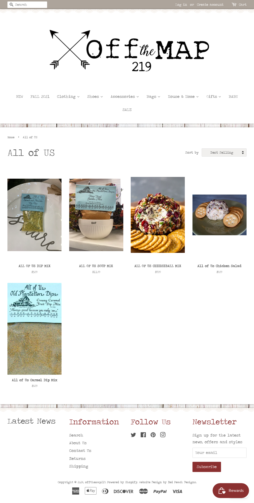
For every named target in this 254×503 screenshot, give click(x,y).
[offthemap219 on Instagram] (162, 435)
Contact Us (80, 450)
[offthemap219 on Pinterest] (153, 435)
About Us (78, 442)
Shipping (78, 466)
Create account (210, 4)
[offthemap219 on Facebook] (143, 435)
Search (76, 435)
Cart (243, 4)
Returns (77, 458)
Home (10, 137)
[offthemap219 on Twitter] (133, 435)
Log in (181, 4)
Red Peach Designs (182, 482)
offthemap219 (95, 482)
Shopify (131, 482)
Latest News (31, 421)
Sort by (192, 152)
